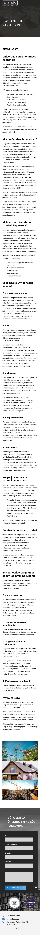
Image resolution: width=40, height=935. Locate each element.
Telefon (8, 862)
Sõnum (7, 870)
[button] (15, 888)
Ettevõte (8, 853)
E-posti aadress (11, 844)
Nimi (6, 836)
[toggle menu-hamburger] (36, 886)
